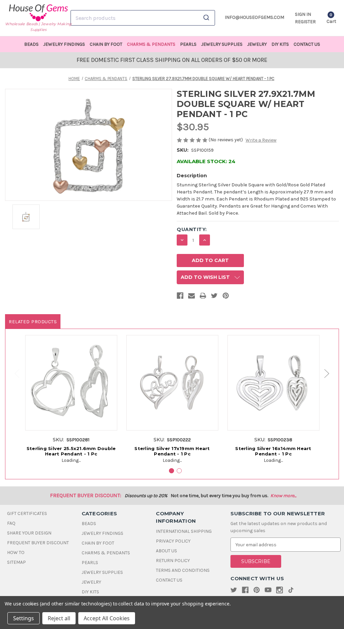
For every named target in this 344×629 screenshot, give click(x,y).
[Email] (191, 297)
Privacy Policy (173, 541)
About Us (166, 551)
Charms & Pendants (151, 44)
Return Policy (173, 560)
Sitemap (16, 562)
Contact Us (307, 44)
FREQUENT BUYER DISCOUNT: (85, 495)
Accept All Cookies (107, 618)
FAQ (11, 523)
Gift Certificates (27, 513)
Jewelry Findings (64, 44)
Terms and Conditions (183, 570)
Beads (31, 44)
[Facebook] (180, 297)
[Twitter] (214, 297)
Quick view (71, 377)
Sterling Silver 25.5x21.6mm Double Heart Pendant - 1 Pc (71, 451)
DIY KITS (280, 44)
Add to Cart (71, 390)
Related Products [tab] (33, 322)
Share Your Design (29, 533)
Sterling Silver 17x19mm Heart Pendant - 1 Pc (172, 451)
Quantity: (192, 229)
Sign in (303, 14)
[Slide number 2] (179, 470)
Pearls (188, 44)
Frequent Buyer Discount (38, 543)
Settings (23, 618)
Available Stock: (206, 161)
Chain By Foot (106, 44)
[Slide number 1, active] (171, 470)
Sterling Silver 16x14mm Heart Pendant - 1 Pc (273, 451)
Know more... (283, 495)
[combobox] (143, 18)
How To (16, 552)
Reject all (59, 618)
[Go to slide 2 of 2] (13, 374)
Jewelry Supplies (222, 44)
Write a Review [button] (261, 140)
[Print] (203, 297)
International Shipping (184, 531)
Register (305, 22)
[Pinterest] (225, 297)
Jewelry (257, 44)
